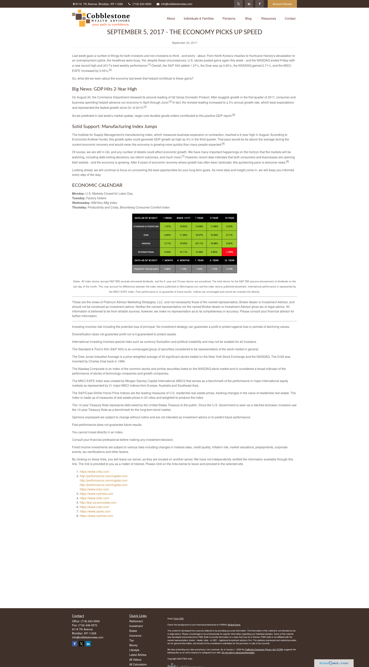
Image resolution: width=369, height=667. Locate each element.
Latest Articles (137, 655)
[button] (170, 18)
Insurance (135, 635)
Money (133, 645)
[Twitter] (238, 4)
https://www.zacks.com (95, 511)
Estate (133, 631)
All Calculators (138, 664)
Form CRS (179, 618)
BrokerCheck (234, 624)
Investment (136, 626)
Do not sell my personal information (238, 652)
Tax (131, 640)
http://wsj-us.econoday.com (98, 502)
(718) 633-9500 (141, 4)
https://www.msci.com (94, 489)
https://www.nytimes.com (96, 493)
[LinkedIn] (249, 4)
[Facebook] (259, 4)
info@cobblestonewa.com (176, 4)
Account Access (282, 4)
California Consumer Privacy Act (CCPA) (264, 649)
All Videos (135, 659)
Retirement (136, 621)
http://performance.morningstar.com (103, 476)
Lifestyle (134, 650)
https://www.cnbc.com (94, 471)
